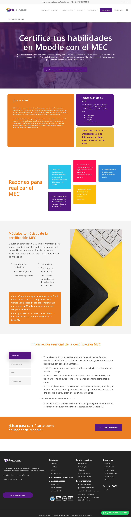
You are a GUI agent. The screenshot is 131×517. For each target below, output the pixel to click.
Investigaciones (109, 476)
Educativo (54, 467)
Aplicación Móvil (56, 491)
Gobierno (53, 470)
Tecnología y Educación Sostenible (88, 491)
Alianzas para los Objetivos (86, 494)
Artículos (107, 463)
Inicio (10, 19)
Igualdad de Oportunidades (86, 488)
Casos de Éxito (109, 467)
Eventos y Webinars (111, 473)
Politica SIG (81, 470)
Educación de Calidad (84, 484)
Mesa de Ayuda (82, 467)
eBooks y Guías (109, 470)
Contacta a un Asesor (17, 495)
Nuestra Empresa (83, 463)
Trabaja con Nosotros (84, 476)
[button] (115, 513)
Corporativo (54, 463)
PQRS (106, 490)
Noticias (107, 480)
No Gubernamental (57, 473)
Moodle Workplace (56, 488)
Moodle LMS (55, 484)
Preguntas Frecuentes (84, 473)
